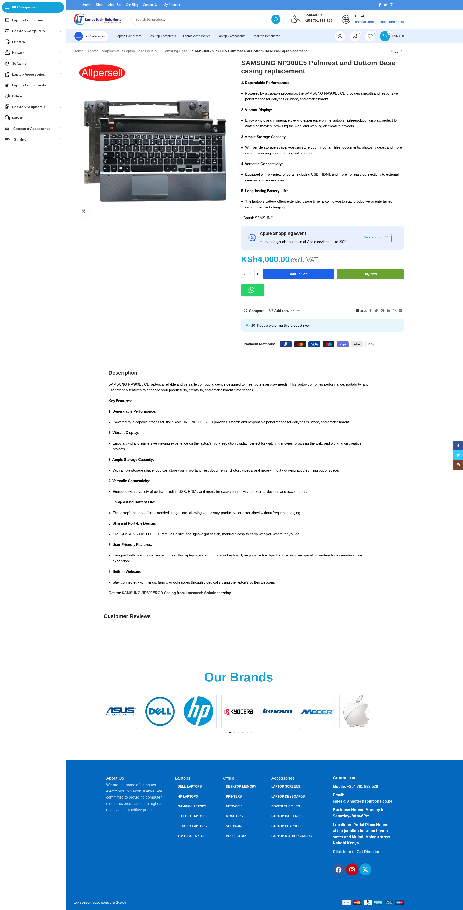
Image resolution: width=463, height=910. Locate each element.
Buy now (370, 274)
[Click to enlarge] (83, 211)
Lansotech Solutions (203, 593)
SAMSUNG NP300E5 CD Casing (149, 593)
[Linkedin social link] (388, 310)
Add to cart (298, 274)
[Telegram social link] (400, 310)
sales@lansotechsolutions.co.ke (362, 801)
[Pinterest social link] (382, 310)
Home (79, 51)
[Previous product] (391, 51)
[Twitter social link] (385, 5)
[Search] (275, 19)
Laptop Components (104, 51)
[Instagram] (352, 869)
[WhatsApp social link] (394, 310)
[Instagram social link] (391, 5)
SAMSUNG (264, 218)
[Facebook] (339, 869)
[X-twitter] (365, 869)
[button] (252, 290)
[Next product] (401, 51)
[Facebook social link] (379, 5)
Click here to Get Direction (357, 852)
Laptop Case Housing (141, 51)
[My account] (340, 36)
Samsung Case (175, 51)
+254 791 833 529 (318, 20)
